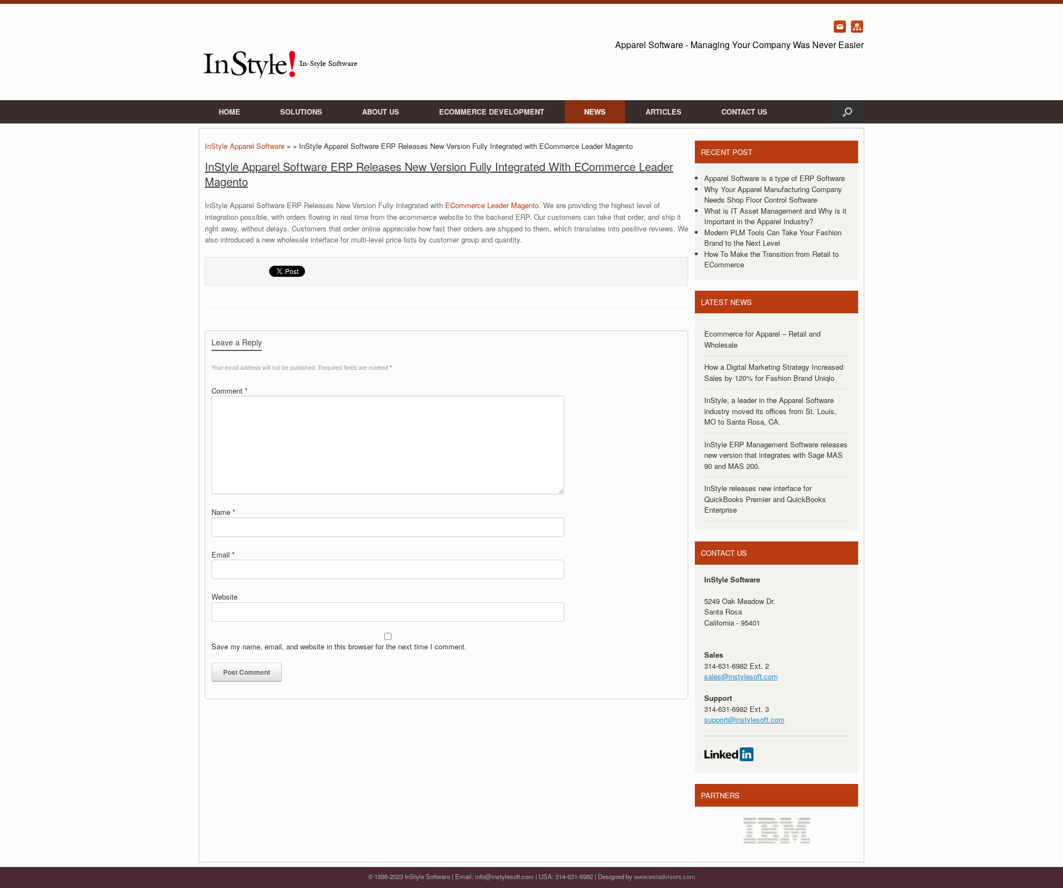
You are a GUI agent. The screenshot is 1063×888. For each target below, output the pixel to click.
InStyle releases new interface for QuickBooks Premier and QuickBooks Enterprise (765, 499)
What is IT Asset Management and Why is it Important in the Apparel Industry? (775, 216)
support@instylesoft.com (744, 719)
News (595, 111)
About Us (380, 111)
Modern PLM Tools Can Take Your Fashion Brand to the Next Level (773, 238)
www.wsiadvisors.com (664, 876)
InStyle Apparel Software (245, 146)
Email (223, 554)
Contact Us (744, 111)
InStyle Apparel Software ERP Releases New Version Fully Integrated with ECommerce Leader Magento (439, 173)
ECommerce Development (491, 111)
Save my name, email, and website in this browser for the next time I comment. (339, 646)
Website (224, 596)
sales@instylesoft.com (741, 676)
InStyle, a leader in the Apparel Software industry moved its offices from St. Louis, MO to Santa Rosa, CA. (770, 411)
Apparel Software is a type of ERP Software (774, 178)
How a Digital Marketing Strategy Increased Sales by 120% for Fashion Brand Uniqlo (773, 372)
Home (229, 111)
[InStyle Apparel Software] (279, 52)
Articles (664, 111)
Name (223, 512)
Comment (229, 390)
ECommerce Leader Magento (492, 205)
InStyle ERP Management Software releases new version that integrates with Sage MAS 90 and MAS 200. (776, 455)
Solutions (301, 111)
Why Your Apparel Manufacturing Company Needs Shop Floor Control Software (773, 194)
